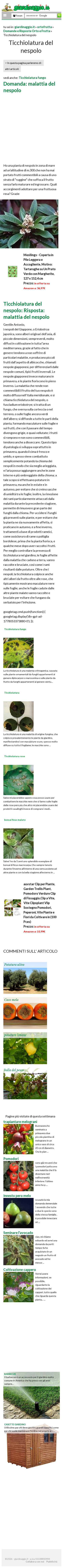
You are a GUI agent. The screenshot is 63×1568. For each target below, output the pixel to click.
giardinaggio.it (25, 27)
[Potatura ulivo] (25, 977)
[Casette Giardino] (31, 1445)
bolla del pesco (14, 1070)
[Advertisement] (31, 128)
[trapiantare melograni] (19, 1139)
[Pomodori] (19, 1176)
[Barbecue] (31, 1395)
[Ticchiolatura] (18, 716)
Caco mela (11, 1000)
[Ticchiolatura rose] (18, 779)
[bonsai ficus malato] (18, 843)
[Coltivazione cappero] (19, 1287)
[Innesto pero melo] (19, 1213)
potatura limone (15, 1035)
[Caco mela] (25, 1013)
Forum (18, 15)
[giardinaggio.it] (26, 7)
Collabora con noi (35, 1561)
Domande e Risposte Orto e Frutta (26, 31)
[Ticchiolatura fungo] (18, 652)
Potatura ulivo (14, 965)
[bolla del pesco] (25, 1083)
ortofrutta (44, 27)
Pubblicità (51, 1561)
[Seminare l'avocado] (19, 1250)
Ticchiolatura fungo (32, 78)
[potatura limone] (25, 1048)
